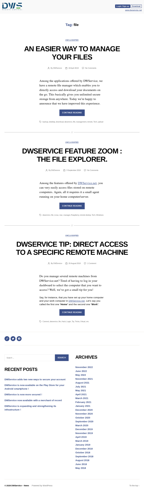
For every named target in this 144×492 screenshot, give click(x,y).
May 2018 (80, 468)
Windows (99, 215)
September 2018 (84, 456)
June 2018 (81, 464)
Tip (73, 321)
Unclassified (72, 40)
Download (136, 6)
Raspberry (75, 215)
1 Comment (91, 263)
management (81, 122)
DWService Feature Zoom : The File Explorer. (72, 155)
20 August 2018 (75, 263)
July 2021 (80, 386)
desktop (52, 122)
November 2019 (84, 433)
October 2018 (82, 452)
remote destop (85, 215)
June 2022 (81, 371)
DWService (57, 68)
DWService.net (87, 183)
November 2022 (84, 367)
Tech (95, 122)
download (60, 122)
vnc (87, 321)
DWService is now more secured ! (23, 394)
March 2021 (81, 398)
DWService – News (20, 485)
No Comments (90, 68)
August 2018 (82, 460)
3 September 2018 (73, 170)
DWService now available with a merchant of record (33, 400)
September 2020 (84, 421)
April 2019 (81, 437)
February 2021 (83, 402)
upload (100, 122)
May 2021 (80, 390)
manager (66, 215)
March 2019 (81, 441)
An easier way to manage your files (72, 53)
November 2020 (84, 413)
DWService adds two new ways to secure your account (34, 379)
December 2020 (84, 410)
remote (89, 122)
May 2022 (80, 375)
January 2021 (82, 406)
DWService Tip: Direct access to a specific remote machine (72, 248)
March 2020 (81, 425)
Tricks (77, 321)
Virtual (82, 321)
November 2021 (84, 379)
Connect (46, 321)
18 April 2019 (73, 68)
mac (61, 215)
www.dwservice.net (133, 10)
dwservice (68, 122)
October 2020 (82, 417)
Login (68, 321)
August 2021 (82, 382)
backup (45, 122)
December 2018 (84, 448)
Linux (56, 215)
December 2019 (84, 429)
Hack (64, 321)
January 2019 (82, 444)
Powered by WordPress (42, 485)
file (74, 122)
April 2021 (81, 394)
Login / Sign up (122, 6)
